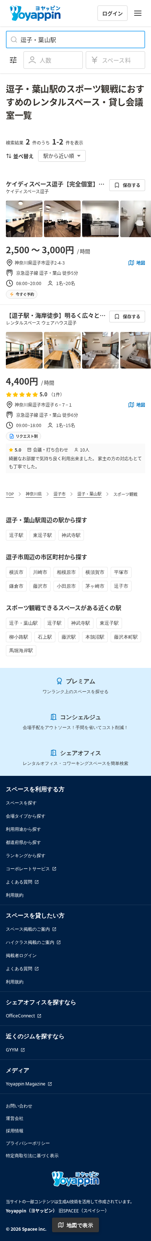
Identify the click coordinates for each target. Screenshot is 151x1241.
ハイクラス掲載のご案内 (30, 942)
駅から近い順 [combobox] (58, 155)
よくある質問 (19, 882)
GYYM (12, 1050)
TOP (10, 494)
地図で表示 (80, 1225)
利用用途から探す (23, 829)
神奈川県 (34, 494)
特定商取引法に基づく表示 (32, 1155)
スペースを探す (21, 803)
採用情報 (14, 1131)
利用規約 (14, 895)
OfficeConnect (20, 1016)
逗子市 (60, 494)
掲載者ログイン (21, 955)
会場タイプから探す (25, 816)
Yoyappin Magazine (25, 1084)
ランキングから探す (25, 855)
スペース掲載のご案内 (28, 929)
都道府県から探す (23, 842)
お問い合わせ (19, 1106)
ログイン (112, 13)
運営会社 (14, 1118)
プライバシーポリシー (28, 1143)
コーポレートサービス (28, 869)
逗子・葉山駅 (89, 494)
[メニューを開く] (137, 13)
